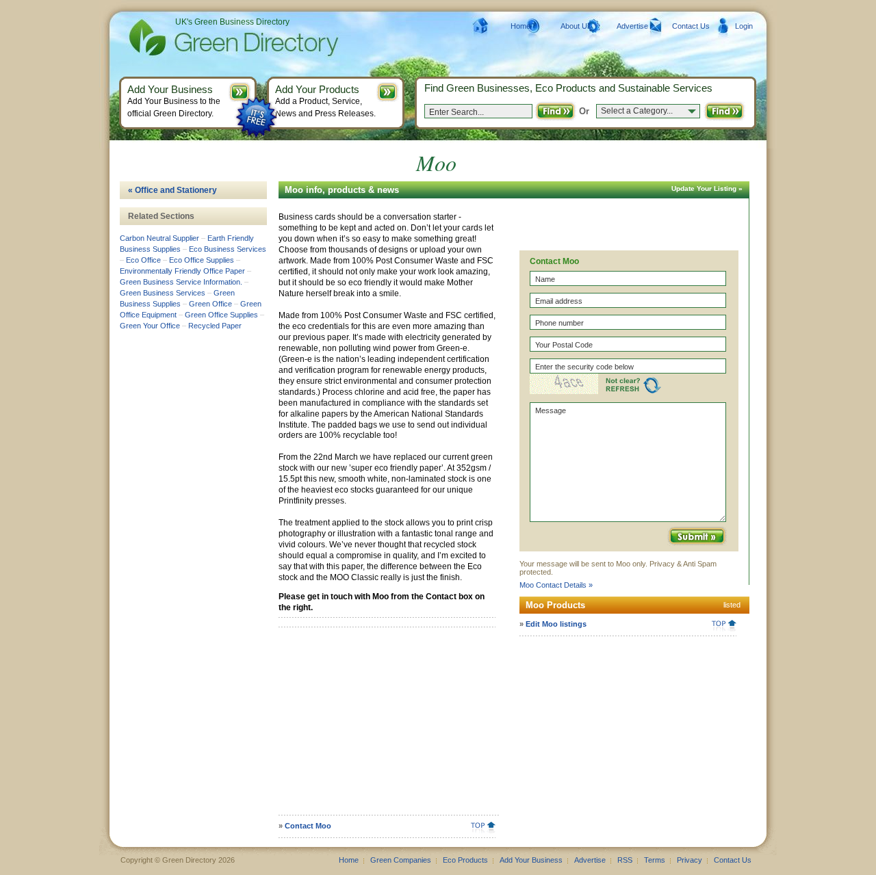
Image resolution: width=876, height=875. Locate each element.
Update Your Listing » (707, 188)
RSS (624, 860)
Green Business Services (162, 293)
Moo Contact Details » (556, 585)
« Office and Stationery (172, 190)
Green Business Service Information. (181, 282)
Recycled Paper (215, 326)
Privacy (689, 860)
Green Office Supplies (221, 315)
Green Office (210, 304)
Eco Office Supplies (201, 260)
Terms (654, 860)
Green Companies (400, 860)
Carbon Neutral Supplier (159, 238)
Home (520, 26)
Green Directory (212, 37)
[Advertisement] (384, 725)
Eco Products (465, 860)
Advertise (632, 26)
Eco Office (143, 260)
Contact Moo (308, 826)
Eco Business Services (227, 249)
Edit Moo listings (556, 624)
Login (744, 26)
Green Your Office (150, 326)
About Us (576, 26)
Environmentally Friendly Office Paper (182, 271)
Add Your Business (531, 860)
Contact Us (691, 26)
